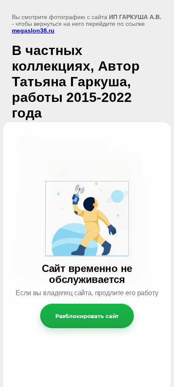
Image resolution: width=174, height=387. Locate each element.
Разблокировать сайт (87, 316)
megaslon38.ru (33, 30)
